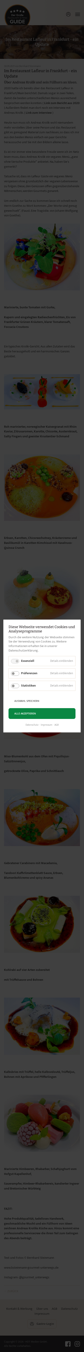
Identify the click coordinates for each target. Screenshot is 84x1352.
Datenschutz (32, 725)
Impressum (46, 725)
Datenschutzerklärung (23, 650)
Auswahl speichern (26, 701)
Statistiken (28, 685)
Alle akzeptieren (25, 713)
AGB (56, 725)
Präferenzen (29, 673)
